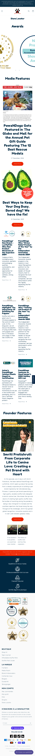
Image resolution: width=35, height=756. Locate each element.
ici (16, 554)
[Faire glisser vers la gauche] (16, 70)
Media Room (6, 670)
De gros (4, 700)
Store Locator (6, 702)
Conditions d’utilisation (25, 748)
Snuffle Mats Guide (8, 660)
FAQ (3, 697)
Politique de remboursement (23, 746)
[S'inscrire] (30, 723)
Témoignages (6, 684)
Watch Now (17, 519)
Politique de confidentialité (12, 748)
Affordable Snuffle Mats (10, 658)
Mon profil (5, 694)
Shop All (4, 652)
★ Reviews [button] (33, 379)
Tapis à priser (6, 655)
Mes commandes (7, 691)
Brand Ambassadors (8, 673)
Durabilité (5, 681)
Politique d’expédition (14, 751)
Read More (17, 164)
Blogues (4, 679)
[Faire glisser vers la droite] (19, 70)
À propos (5, 668)
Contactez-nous (7, 676)
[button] (2, 11)
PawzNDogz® (12, 746)
